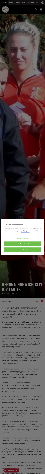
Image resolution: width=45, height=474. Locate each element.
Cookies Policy (25, 232)
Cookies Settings (22, 238)
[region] (22, 237)
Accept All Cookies (22, 249)
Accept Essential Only (22, 243)
